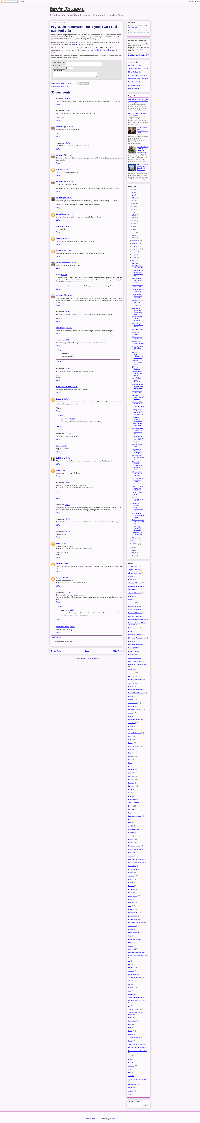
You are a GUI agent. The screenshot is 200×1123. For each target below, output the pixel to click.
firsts (129, 739)
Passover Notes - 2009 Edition (137, 402)
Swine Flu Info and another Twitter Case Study (137, 311)
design (130, 699)
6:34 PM (67, 505)
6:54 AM (67, 340)
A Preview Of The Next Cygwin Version (137, 362)
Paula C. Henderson (63, 263)
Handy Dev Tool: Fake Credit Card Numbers (137, 114)
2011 (132, 232)
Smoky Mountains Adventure (137, 1001)
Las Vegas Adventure (135, 816)
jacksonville (132, 799)
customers (75, 44)
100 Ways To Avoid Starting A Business (138, 397)
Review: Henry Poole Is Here (137, 424)
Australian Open (133, 606)
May (134, 260)
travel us (131, 1034)
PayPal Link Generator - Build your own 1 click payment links (138, 100)
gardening (131, 769)
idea (129, 796)
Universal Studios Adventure (137, 1051)
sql (129, 1006)
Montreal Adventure (134, 846)
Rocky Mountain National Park (138, 956)
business (59, 86)
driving (130, 716)
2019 (132, 209)
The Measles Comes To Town (138, 342)
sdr (129, 984)
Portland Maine (133, 912)
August (134, 252)
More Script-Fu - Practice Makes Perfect (138, 515)
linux (129, 822)
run (129, 964)
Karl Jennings (60, 328)
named (130, 856)
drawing (131, 713)
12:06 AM (69, 127)
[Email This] (80, 83)
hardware (131, 786)
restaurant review (134, 939)
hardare (131, 783)
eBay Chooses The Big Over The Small (137, 473)
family (130, 736)
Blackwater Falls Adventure (137, 638)
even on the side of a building (101, 50)
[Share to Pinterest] (88, 83)
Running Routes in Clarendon (138, 78)
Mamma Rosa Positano (64, 387)
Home (86, 651)
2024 (132, 195)
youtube (131, 1094)
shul (129, 991)
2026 (132, 189)
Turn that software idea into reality (138, 54)
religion (130, 936)
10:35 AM (69, 181)
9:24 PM (66, 226)
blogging (131, 641)
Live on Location (133, 88)
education (131, 723)
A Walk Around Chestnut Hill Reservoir (137, 295)
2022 (132, 201)
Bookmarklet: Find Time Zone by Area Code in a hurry (138, 273)
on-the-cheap (132, 869)
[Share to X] (84, 83)
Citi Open (131, 676)
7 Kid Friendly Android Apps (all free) (137, 280)
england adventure (134, 733)
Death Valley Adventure (136, 693)
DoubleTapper (61, 198)
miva (129, 836)
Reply (58, 104)
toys (129, 1027)
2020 (132, 206)
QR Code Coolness (136, 368)
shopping (131, 987)
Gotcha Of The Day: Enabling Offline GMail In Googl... (138, 439)
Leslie (58, 446)
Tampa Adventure (134, 1009)
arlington (131, 603)
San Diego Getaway (134, 977)
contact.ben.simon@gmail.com (138, 32)
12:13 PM (66, 238)
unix (129, 1056)
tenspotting (132, 1021)
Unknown (59, 238)
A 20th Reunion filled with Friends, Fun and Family (142, 130)
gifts (129, 773)
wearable (131, 1076)
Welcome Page (133, 27)
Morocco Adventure (134, 849)
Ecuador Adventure (134, 719)
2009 (132, 238)
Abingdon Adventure (135, 583)
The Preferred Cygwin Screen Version (137, 324)
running (130, 967)
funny (130, 763)
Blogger (111, 1119)
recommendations (134, 932)
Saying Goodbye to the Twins (137, 285)
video (130, 1072)
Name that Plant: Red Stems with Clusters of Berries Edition (142, 149)
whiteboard (132, 1084)
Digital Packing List (134, 72)
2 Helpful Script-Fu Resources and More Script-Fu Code (138, 411)
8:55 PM (64, 275)
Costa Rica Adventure (135, 689)
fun (129, 759)
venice (130, 1069)
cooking (130, 686)
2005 (132, 556)
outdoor (130, 872)
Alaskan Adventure (134, 593)
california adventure (134, 658)
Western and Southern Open (137, 1079)
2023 (132, 198)
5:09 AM (62, 470)
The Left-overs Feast (137, 445)
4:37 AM (67, 531)
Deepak (58, 399)
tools (67, 86)
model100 (131, 842)
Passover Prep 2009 (137, 493)
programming (132, 919)
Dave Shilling (60, 250)
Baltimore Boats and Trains (137, 619)
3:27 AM (69, 155)
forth (129, 753)
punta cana (132, 926)
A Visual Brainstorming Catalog (137, 499)
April (134, 263)
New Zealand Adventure (136, 862)
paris (130, 892)
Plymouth (131, 902)
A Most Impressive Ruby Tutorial (138, 290)
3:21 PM (67, 592)
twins (130, 1041)
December (136, 240)
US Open (131, 1062)
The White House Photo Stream (137, 266)
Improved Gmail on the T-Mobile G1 (138, 457)
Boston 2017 (132, 648)
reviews (130, 949)
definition (131, 696)
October (135, 246)
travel (130, 1031)
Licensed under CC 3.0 (92, 1119)
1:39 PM (72, 610)
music (130, 852)
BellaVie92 (59, 458)
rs (129, 961)
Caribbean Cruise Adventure (137, 664)
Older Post (117, 651)
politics (130, 909)
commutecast (132, 683)
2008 (132, 547)
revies (130, 942)
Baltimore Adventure (135, 616)
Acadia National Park (135, 586)
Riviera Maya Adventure (136, 952)
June (134, 257)
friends (130, 756)
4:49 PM (73, 263)
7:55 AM (69, 198)
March (134, 538)
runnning (131, 971)
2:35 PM (65, 564)
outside (130, 882)
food (129, 749)
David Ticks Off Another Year (137, 533)
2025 (132, 192)
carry (130, 669)
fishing (130, 743)
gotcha (130, 776)
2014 (132, 223)
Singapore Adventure (135, 997)
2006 (132, 553)
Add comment (56, 637)
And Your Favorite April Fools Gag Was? (138, 521)
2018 (132, 212)
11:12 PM (73, 354)
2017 (132, 215)
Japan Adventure (133, 802)
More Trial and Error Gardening (137, 379)
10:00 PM (70, 214)
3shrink (130, 576)
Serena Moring (61, 214)
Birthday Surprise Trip (135, 634)
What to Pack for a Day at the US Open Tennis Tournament (142, 167)
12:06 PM (64, 446)
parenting (131, 889)
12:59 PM (67, 458)
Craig (58, 543)
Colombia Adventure (135, 679)
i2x (64, 86)
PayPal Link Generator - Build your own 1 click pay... (137, 355)
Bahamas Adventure (135, 613)
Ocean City (132, 866)
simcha (130, 994)
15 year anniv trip (134, 573)
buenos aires (132, 651)
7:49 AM (72, 627)
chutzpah (131, 673)
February (135, 541)
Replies (60, 350)
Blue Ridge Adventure (135, 644)
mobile (130, 839)
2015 (132, 221)
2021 (132, 203)
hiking (130, 789)
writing (130, 1091)
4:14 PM (67, 98)
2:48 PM (72, 419)
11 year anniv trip (134, 569)
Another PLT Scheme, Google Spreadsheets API (137, 507)
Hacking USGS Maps (135, 65)
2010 (132, 235)
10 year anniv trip (134, 566)
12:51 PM (68, 433)
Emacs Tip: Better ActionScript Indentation (138, 488)
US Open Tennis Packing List (137, 75)
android (130, 599)
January (135, 544)
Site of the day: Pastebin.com (137, 337)
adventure (131, 589)
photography (132, 896)
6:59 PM (68, 250)
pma (129, 906)
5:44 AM (69, 295)
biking (130, 631)
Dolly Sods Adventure (135, 709)
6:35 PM (67, 482)
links (129, 819)
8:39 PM (65, 169)
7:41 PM (67, 368)
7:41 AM (63, 543)
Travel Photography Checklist (138, 68)
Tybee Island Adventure (136, 1044)
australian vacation (134, 609)
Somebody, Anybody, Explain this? (137, 419)
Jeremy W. (59, 226)
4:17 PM (67, 110)
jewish (130, 806)
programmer (132, 916)
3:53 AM (67, 519)
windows (131, 1087)
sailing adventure (134, 974)
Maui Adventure (133, 829)
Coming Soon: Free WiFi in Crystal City (137, 528)
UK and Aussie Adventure (136, 1047)
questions (131, 929)
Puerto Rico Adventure (135, 922)
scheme (131, 981)
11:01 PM (65, 399)
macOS (130, 826)
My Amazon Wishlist (134, 85)
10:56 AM (69, 328)
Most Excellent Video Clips (137, 391)
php (129, 899)
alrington (131, 596)
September (136, 249)
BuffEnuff (59, 169)
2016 (132, 218)
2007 (132, 550)
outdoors (131, 876)
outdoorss (131, 879)
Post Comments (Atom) (91, 658)
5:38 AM (75, 387)
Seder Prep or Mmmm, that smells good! (137, 451)
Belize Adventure (133, 628)
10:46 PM (66, 578)
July (133, 254)
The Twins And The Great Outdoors (137, 318)
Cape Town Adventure (135, 661)
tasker (130, 1017)
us (129, 1059)
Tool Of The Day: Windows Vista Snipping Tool (137, 386)
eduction (131, 726)
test (57, 470)
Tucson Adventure (134, 1037)
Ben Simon (59, 127)
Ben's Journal (67, 9)
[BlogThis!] (82, 83)
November (136, 243)
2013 (132, 226)
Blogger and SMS (138, 406)
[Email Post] (76, 83)
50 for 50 (131, 579)
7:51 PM (67, 143)
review (130, 946)
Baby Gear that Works (135, 82)
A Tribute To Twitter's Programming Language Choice (137, 465)
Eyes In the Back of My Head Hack (137, 347)
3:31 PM (67, 311)
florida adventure (133, 746)
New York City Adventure (136, 859)
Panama (131, 886)
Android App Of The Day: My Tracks (137, 373)
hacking (130, 779)
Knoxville (131, 809)
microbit (131, 833)
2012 (132, 229)
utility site (131, 1066)
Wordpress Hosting (62, 627)
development (132, 703)
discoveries (132, 706)
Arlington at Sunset (135, 333)
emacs (130, 729)
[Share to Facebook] (86, 83)
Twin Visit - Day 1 (137, 329)
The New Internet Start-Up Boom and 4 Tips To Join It (137, 430)
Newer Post (56, 651)
